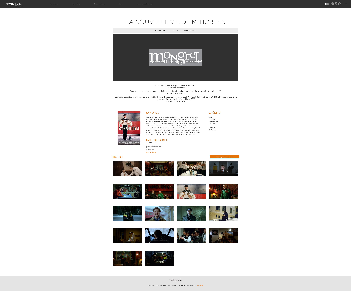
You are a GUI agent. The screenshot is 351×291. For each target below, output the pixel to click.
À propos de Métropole (145, 4)
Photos (175, 31)
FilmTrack (200, 285)
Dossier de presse (190, 31)
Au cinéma (53, 4)
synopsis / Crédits (161, 31)
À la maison (76, 4)
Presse (121, 4)
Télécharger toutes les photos (224, 157)
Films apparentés (151, 152)
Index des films (99, 4)
